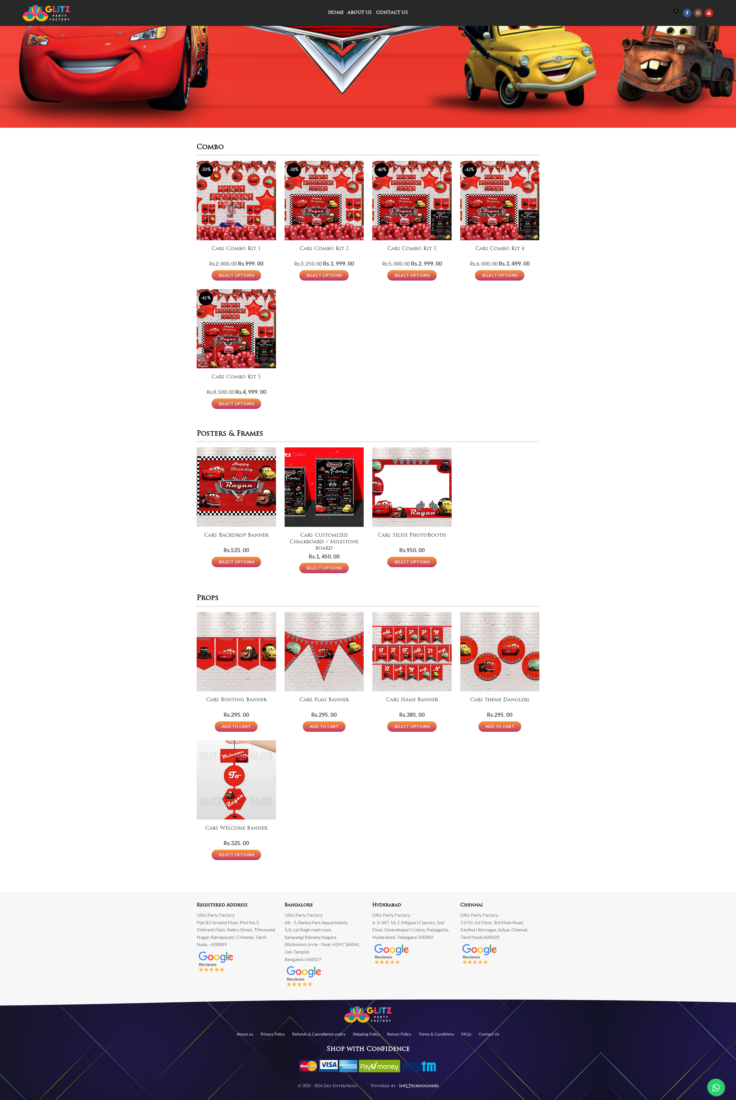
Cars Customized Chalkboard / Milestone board (324, 541)
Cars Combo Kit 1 (236, 248)
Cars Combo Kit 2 (324, 248)
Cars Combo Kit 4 (499, 248)
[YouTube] (709, 13)
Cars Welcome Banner (236, 828)
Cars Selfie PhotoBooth (412, 535)
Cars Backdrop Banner (236, 535)
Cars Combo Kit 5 (236, 377)
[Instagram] (698, 13)
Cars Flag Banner (324, 699)
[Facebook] (687, 13)
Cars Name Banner (412, 699)
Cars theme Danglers (500, 699)
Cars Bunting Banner (236, 699)
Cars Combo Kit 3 (411, 248)
